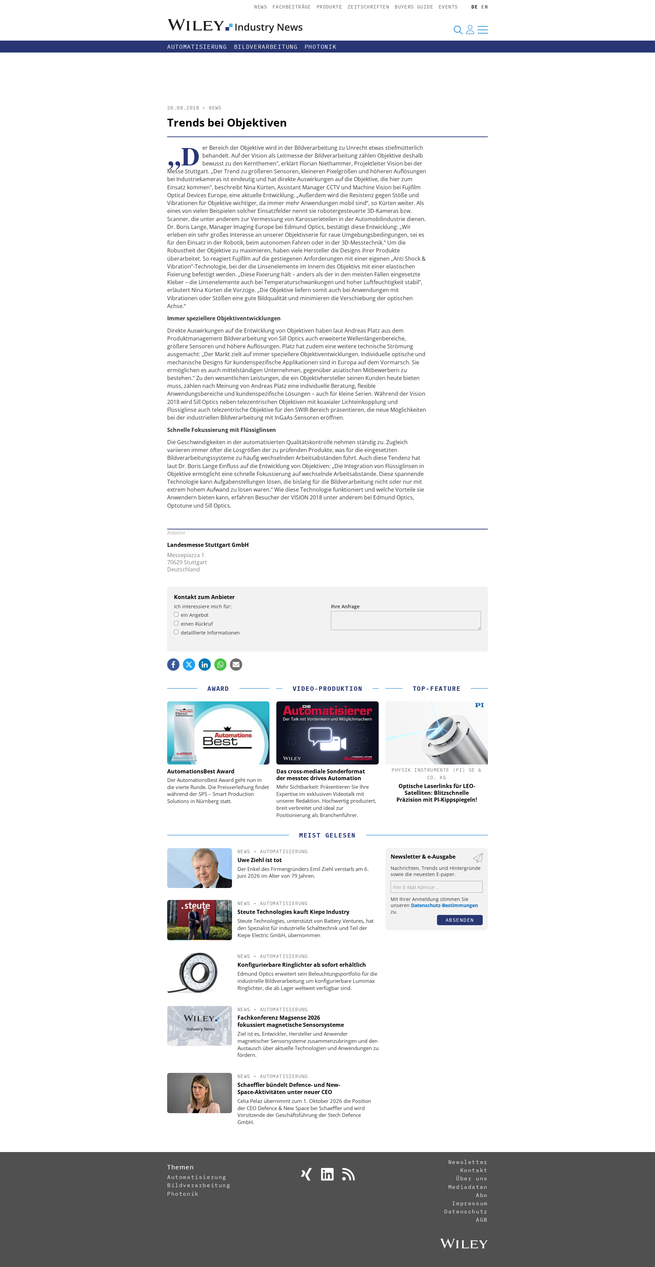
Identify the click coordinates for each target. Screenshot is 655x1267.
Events (448, 7)
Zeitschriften (368, 7)
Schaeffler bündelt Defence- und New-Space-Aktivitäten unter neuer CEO (288, 1088)
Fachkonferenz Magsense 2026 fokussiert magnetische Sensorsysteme (290, 1021)
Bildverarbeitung (266, 46)
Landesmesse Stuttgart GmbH (208, 545)
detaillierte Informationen (210, 632)
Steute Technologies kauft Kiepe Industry (293, 912)
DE (474, 7)
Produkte (329, 7)
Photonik (321, 46)
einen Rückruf (197, 624)
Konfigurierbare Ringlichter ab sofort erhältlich (301, 965)
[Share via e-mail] (236, 664)
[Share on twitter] (189, 664)
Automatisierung (197, 46)
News (260, 7)
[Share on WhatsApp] (220, 664)
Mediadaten (468, 1186)
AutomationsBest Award (200, 771)
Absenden (460, 920)
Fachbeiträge (292, 7)
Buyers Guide (414, 7)
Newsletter (468, 1162)
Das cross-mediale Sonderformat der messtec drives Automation (320, 775)
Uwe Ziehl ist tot (259, 860)
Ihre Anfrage (345, 606)
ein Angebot (194, 615)
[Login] (470, 29)
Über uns (472, 1178)
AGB (482, 1219)
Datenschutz (466, 1211)
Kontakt (474, 1170)
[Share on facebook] (173, 664)
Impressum (469, 1203)
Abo (482, 1195)
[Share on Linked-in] (205, 664)
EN (484, 7)
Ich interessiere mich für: (203, 606)
